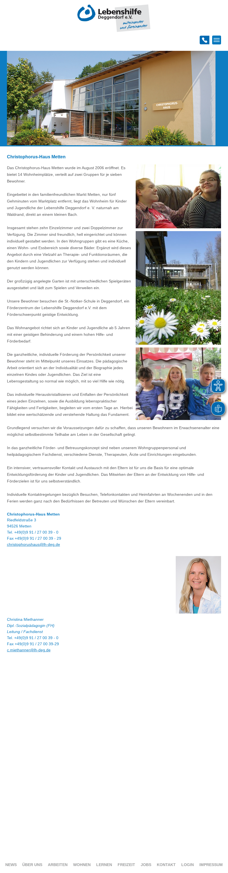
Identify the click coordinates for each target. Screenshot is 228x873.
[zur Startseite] (114, 30)
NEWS (11, 864)
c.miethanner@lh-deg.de (29, 650)
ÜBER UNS (32, 864)
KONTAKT (166, 864)
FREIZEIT (126, 864)
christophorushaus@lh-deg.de (33, 544)
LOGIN (187, 864)
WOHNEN (82, 864)
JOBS (146, 864)
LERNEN (104, 864)
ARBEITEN (58, 864)
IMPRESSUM (211, 864)
